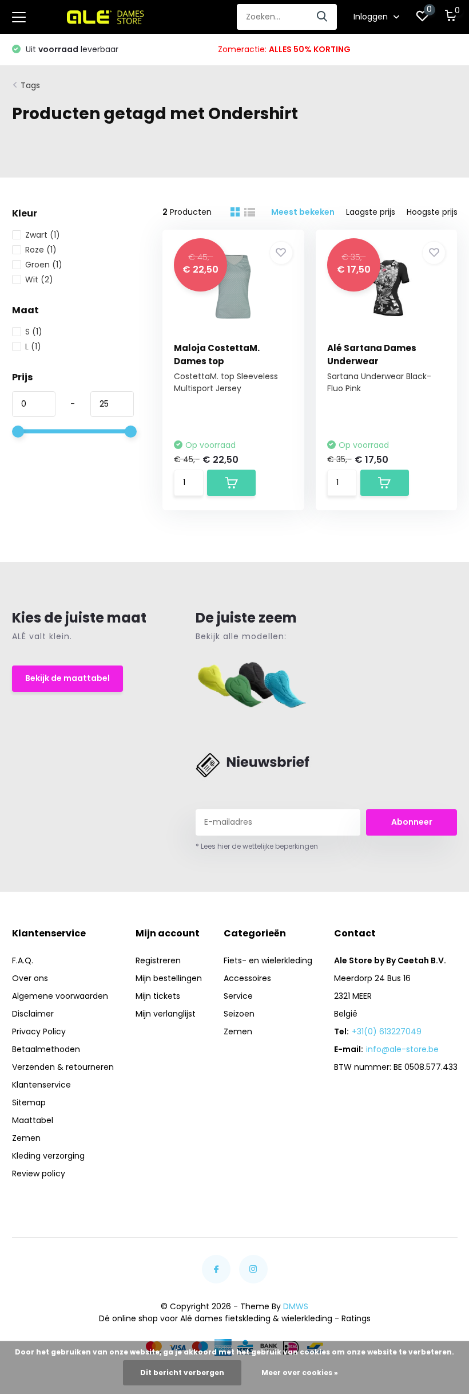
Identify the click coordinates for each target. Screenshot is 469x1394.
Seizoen (239, 1013)
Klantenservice (41, 1084)
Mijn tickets (158, 996)
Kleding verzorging (48, 1155)
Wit (39, 279)
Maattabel (32, 1120)
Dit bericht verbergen (182, 1372)
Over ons (30, 978)
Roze (41, 249)
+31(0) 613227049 (387, 1031)
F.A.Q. (22, 960)
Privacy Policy (39, 1031)
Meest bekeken (303, 212)
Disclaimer (33, 1013)
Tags (30, 85)
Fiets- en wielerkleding (268, 960)
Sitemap (29, 1102)
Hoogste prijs (432, 212)
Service (238, 996)
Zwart (42, 235)
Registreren (158, 960)
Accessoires (247, 978)
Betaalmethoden (46, 1049)
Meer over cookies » (299, 1372)
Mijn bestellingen (169, 978)
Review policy (38, 1173)
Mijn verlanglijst (166, 1013)
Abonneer (411, 822)
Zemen (26, 1138)
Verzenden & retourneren (63, 1067)
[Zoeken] (322, 17)
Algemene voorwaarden (60, 996)
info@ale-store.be (402, 1049)
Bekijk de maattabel (67, 678)
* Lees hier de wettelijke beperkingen (257, 846)
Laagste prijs (370, 212)
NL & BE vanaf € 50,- (309, 49)
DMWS (295, 1306)
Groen (43, 264)
